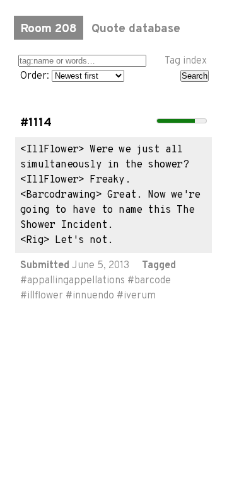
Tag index (186, 61)
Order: (36, 76)
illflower (45, 296)
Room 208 (48, 29)
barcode (152, 280)
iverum (140, 296)
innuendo (93, 296)
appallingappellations (76, 280)
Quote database (135, 29)
